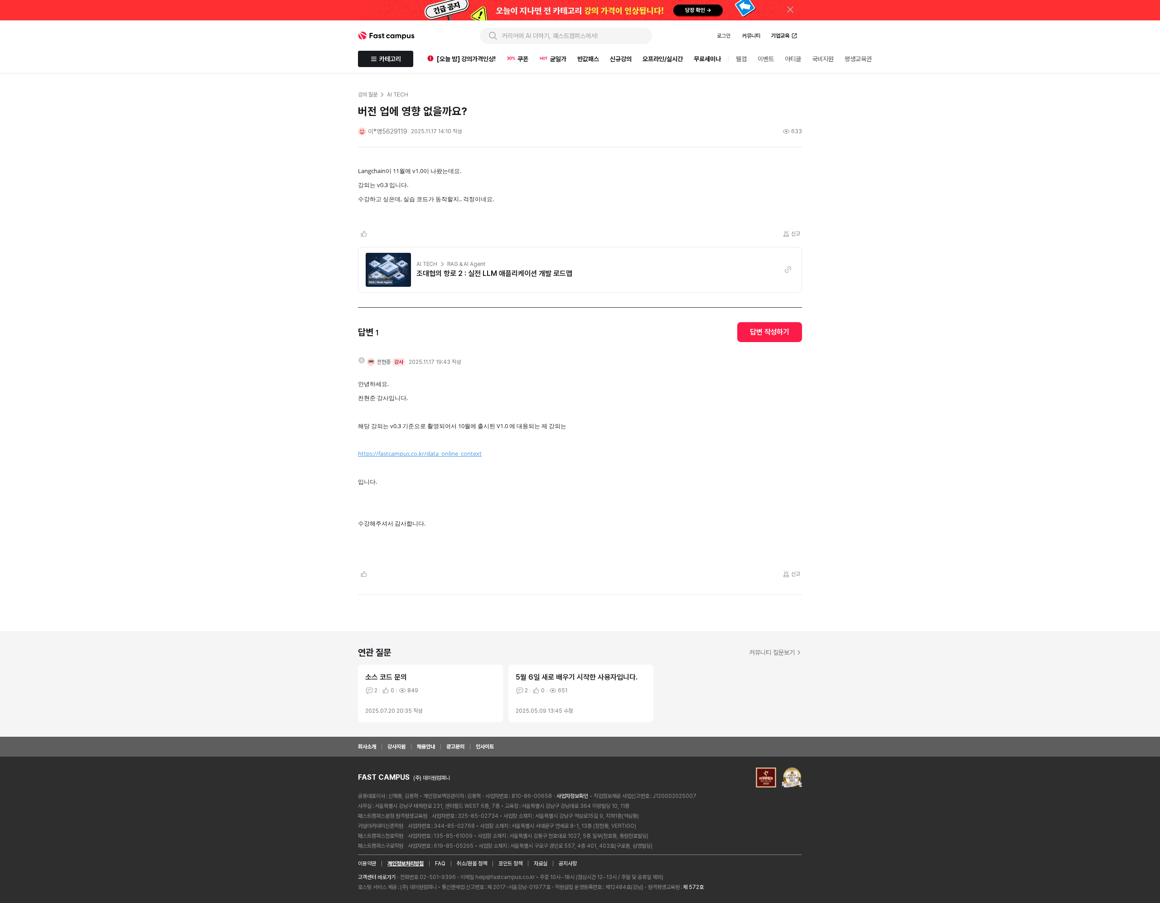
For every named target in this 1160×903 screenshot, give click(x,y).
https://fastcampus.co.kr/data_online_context (420, 453)
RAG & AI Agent (466, 264)
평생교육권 (858, 59)
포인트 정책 (510, 863)
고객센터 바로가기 (377, 877)
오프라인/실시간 (663, 59)
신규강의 (621, 59)
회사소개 (367, 747)
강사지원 (396, 747)
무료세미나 (707, 59)
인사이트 (485, 747)
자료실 (540, 863)
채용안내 (426, 747)
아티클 (793, 59)
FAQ (440, 863)
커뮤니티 (751, 36)
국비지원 (823, 59)
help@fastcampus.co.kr (505, 877)
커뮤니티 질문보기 (772, 652)
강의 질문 (367, 95)
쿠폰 (522, 59)
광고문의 (455, 747)
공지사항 (568, 863)
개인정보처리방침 (405, 863)
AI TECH (426, 264)
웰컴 (741, 59)
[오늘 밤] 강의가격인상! (466, 59)
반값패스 (588, 59)
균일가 (558, 59)
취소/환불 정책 (472, 863)
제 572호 (693, 887)
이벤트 (766, 59)
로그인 (723, 36)
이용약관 (367, 863)
